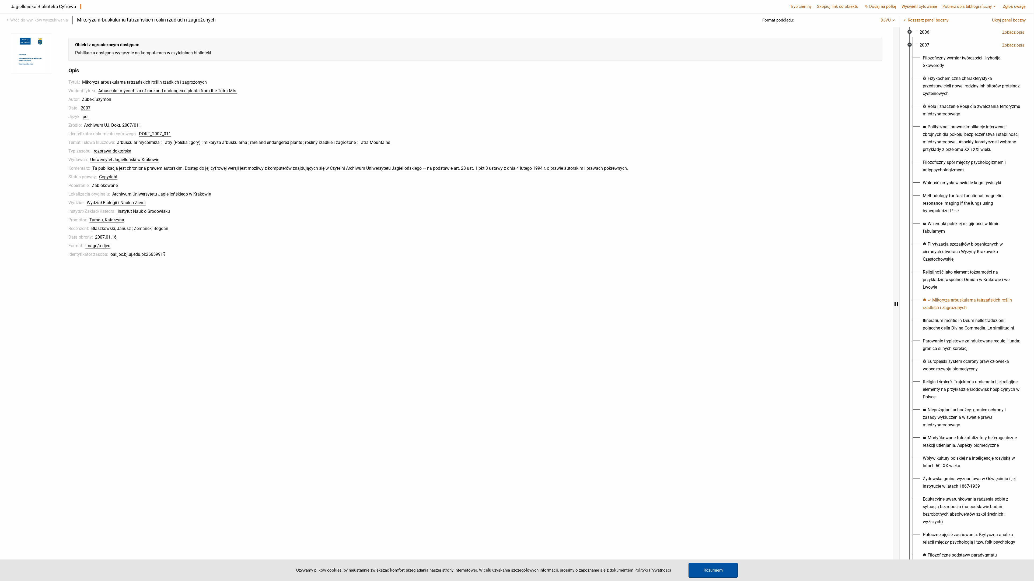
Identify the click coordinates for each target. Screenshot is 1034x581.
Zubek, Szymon (96, 99)
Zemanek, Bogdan (151, 228)
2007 (85, 108)
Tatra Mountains (374, 142)
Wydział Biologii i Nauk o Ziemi (116, 202)
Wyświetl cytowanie (919, 6)
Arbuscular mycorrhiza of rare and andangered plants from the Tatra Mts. (167, 90)
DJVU (886, 20)
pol (86, 116)
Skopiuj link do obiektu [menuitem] (837, 6)
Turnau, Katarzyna (106, 219)
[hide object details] (896, 304)
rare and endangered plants (276, 142)
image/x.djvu (97, 245)
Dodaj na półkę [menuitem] (882, 6)
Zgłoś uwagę (1014, 6)
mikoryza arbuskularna (225, 142)
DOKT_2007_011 (155, 133)
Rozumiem (713, 570)
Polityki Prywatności (652, 570)
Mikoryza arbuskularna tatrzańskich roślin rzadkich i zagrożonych (144, 82)
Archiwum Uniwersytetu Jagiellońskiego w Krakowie (161, 194)
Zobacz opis (1013, 32)
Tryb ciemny (801, 6)
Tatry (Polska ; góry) (182, 142)
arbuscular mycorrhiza (138, 142)
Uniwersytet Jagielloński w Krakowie (124, 159)
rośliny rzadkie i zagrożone (330, 142)
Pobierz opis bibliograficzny (967, 6)
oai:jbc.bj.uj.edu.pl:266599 (135, 254)
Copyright (108, 176)
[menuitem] (924, 32)
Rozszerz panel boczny (928, 20)
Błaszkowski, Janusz (111, 228)
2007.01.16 (106, 237)
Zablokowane (105, 185)
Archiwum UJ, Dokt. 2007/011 (112, 125)
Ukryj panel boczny (1009, 20)
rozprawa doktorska (112, 151)
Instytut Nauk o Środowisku (144, 211)
